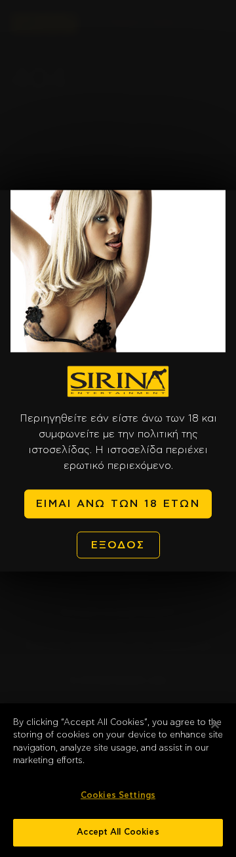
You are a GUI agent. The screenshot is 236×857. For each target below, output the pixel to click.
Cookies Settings (118, 795)
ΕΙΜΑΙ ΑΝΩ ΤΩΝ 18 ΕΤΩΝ (118, 504)
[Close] (215, 724)
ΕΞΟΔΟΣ (118, 545)
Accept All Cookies (118, 832)
